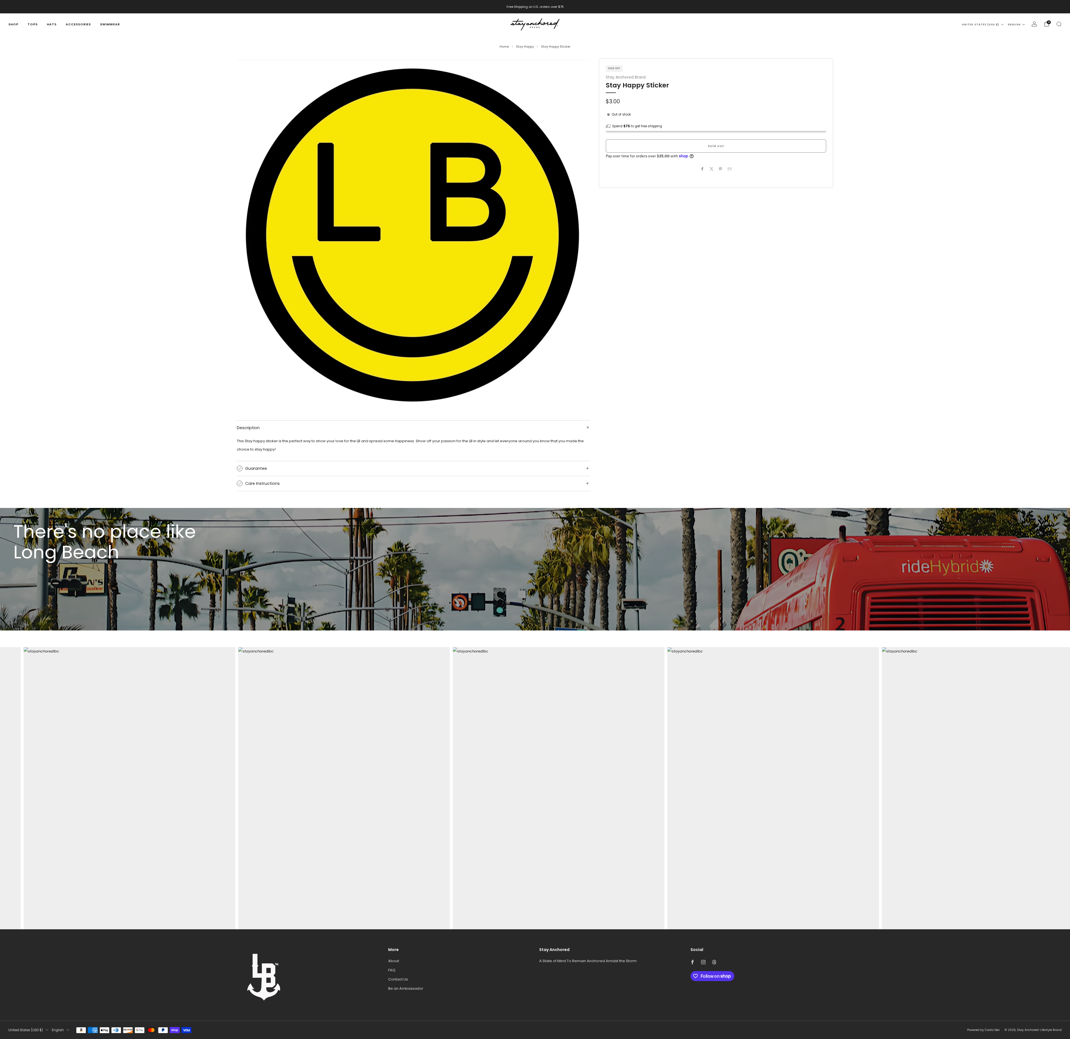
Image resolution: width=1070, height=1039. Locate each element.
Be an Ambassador (405, 988)
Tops (33, 24)
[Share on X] (711, 169)
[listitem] (535, 6)
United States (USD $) (980, 24)
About (393, 961)
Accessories (78, 24)
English (1014, 24)
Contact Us (398, 979)
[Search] (1059, 24)
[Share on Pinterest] (720, 169)
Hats (52, 24)
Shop (13, 24)
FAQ (391, 970)
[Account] (1034, 24)
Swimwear (110, 24)
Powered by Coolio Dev (983, 1030)
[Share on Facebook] (702, 169)
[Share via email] (730, 169)
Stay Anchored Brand (626, 77)
